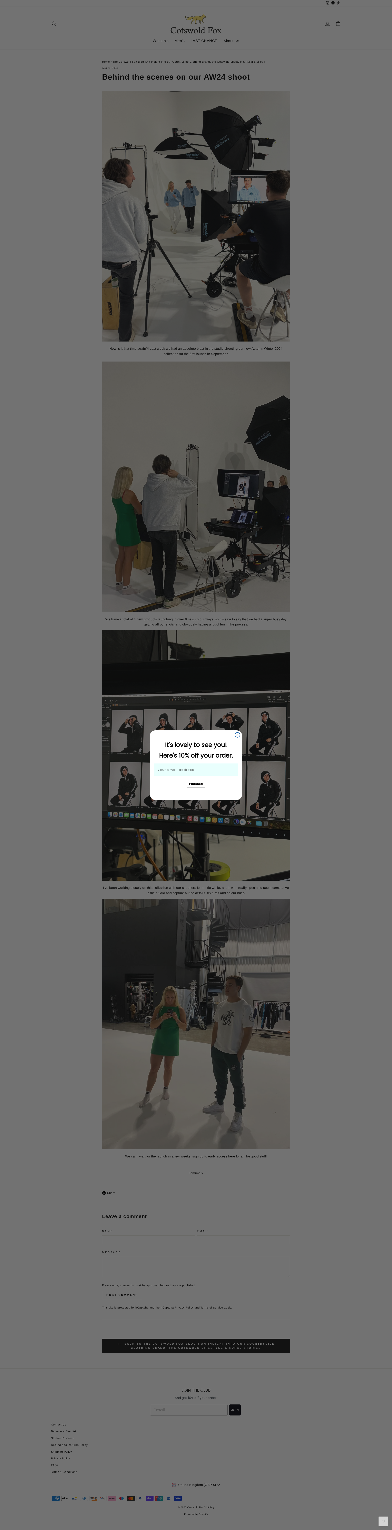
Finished (196, 783)
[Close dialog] (237, 734)
